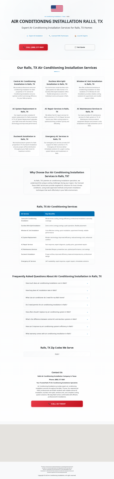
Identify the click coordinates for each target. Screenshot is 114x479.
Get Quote (80, 47)
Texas (63, 16)
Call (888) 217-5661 (33, 47)
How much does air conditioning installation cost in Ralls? (46, 283)
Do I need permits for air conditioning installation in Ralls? (46, 305)
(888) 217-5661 (60, 380)
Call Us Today (57, 404)
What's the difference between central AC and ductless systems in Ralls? (51, 319)
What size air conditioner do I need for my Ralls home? (45, 298)
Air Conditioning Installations (53, 16)
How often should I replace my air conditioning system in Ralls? (48, 312)
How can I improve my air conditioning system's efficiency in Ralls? (49, 326)
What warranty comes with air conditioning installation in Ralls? (48, 334)
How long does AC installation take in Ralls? (41, 290)
